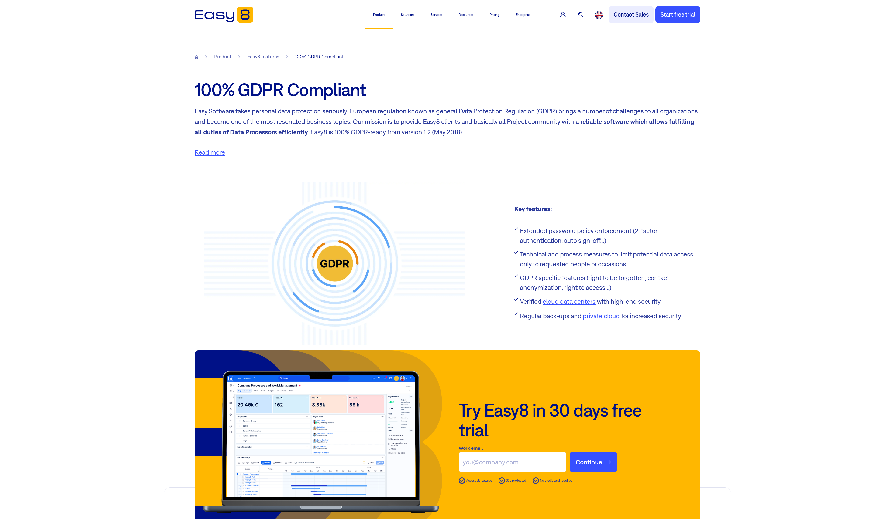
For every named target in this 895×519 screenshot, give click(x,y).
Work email (471, 448)
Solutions (407, 15)
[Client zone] (563, 15)
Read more (210, 152)
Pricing (494, 15)
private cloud (601, 316)
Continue (589, 462)
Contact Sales (631, 14)
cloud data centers (569, 301)
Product (379, 15)
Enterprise (523, 15)
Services (436, 15)
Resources (466, 15)
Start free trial (678, 14)
